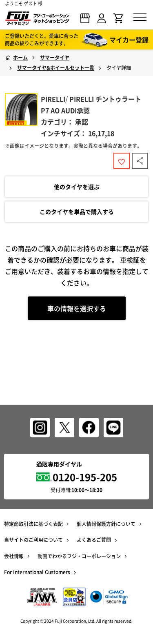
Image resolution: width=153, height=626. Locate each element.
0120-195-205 (85, 477)
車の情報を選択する (76, 308)
